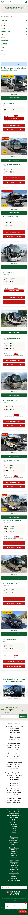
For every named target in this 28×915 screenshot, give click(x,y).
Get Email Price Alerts (13, 129)
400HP (4, 152)
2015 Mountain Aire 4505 (12, 521)
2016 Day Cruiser (9, 640)
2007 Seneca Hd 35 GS (11, 217)
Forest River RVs (14, 838)
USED (4, 25)
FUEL (2, 47)
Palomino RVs (14, 849)
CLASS (3, 28)
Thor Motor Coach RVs (14, 840)
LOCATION (4, 44)
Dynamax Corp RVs (14, 848)
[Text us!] (23, 912)
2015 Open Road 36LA (10, 584)
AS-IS (4, 205)
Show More (3, 37)
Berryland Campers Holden (14, 815)
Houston (14, 832)
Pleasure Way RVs (14, 865)
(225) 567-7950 (15, 785)
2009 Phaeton (8, 273)
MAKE (2, 34)
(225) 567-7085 (15, 783)
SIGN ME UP (23, 716)
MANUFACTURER (5, 31)
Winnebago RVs (14, 842)
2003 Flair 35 (8, 104)
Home (2, 54)
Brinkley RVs (14, 853)
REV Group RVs (14, 862)
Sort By (20, 57)
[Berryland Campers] (8, 2)
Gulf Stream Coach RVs (14, 880)
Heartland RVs (14, 878)
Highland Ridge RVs (14, 860)
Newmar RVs (14, 844)
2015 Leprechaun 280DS (11, 460)
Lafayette (14, 828)
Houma (14, 830)
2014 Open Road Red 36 (11, 401)
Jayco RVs (14, 867)
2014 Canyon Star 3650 (11, 338)
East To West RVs (14, 863)
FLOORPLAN (4, 41)
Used (11, 54)
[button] (1, 692)
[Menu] (26, 2)
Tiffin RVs (14, 874)
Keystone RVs (14, 851)
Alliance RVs (14, 857)
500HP (4, 509)
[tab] (14, 20)
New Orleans (14, 824)
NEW (4, 23)
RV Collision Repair (15, 732)
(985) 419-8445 (14, 739)
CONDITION (4, 20)
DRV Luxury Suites (14, 882)
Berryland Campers (14, 813)
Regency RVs (14, 871)
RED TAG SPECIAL (7, 612)
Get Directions (15, 730)
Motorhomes (6, 54)
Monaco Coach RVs (14, 873)
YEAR (2, 50)
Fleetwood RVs (14, 846)
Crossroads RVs (14, 876)
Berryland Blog (14, 817)
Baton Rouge (14, 826)
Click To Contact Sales (13, 125)
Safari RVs (14, 855)
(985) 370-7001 (15, 736)
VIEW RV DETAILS (13, 98)
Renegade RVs (14, 869)
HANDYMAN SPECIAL (8, 76)
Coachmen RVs (14, 837)
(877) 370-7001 (13, 738)
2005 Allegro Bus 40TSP (12, 164)
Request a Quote (14, 118)
